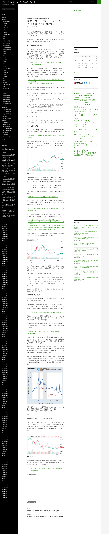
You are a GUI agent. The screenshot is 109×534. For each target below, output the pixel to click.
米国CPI (5, 29)
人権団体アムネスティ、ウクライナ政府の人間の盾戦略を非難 (46, 225)
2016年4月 (4, 453)
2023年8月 (4, 288)
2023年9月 (4, 286)
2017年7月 (4, 424)
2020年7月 (4, 357)
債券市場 (47, 18)
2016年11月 (5, 439)
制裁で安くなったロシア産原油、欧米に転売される (43, 197)
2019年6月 (4, 382)
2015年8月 (4, 468)
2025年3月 (4, 251)
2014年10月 (5, 487)
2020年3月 (4, 365)
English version (77, 10)
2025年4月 (4, 249)
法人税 (89, 155)
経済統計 (4, 19)
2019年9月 (4, 376)
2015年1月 (4, 482)
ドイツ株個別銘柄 (7, 136)
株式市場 (43, 18)
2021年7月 (4, 336)
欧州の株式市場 (6, 43)
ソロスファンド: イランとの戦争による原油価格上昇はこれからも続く (8, 193)
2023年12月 (5, 280)
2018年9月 (4, 399)
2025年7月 (4, 244)
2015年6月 (4, 472)
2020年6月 (4, 359)
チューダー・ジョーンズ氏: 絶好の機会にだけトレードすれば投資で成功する (86, 238)
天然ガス (6, 72)
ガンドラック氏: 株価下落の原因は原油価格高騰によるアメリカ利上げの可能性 (86, 266)
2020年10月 (5, 351)
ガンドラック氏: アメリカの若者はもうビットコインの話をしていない (8, 175)
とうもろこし (6, 88)
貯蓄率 (5, 25)
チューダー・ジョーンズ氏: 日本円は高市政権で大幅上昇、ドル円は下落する (86, 232)
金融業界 (4, 17)
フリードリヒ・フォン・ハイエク (84, 141)
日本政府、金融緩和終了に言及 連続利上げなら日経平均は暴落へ (43, 510)
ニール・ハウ (77, 138)
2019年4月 (4, 386)
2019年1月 (4, 391)
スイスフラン (6, 65)
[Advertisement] (44, 14)
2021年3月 (4, 343)
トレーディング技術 (6, 118)
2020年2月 (4, 366)
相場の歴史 (4, 120)
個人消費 (6, 27)
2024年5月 (4, 270)
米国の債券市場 (37, 18)
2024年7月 (4, 267)
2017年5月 (4, 428)
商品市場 (4, 67)
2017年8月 (4, 422)
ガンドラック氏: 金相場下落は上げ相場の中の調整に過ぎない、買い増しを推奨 (86, 261)
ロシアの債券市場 (7, 103)
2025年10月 (5, 238)
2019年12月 (5, 370)
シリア (75, 113)
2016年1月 (4, 459)
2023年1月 (4, 301)
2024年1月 (4, 278)
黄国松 (93, 155)
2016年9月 (4, 443)
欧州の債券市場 (6, 99)
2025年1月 (4, 255)
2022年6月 (4, 315)
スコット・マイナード (83, 127)
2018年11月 (5, 395)
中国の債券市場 (6, 97)
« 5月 (75, 72)
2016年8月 (4, 445)
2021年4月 (4, 342)
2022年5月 (4, 317)
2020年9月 (4, 353)
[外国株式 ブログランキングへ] (78, 83)
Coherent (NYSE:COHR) (80, 97)
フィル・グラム (77, 140)
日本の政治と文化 (7, 111)
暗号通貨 (5, 82)
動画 (3, 138)
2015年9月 (4, 466)
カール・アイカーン (79, 111)
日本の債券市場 (6, 101)
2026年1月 (4, 232)
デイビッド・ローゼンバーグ (83, 134)
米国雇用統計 (7, 34)
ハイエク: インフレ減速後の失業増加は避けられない (43, 83)
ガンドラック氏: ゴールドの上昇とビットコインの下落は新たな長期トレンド (8, 215)
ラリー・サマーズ (31, 502)
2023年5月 (4, 294)
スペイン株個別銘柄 (7, 130)
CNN (91, 95)
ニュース (4, 105)
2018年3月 (4, 409)
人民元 (4, 53)
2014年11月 (5, 485)
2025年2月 (4, 253)
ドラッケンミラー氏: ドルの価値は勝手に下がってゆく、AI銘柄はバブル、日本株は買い (8, 210)
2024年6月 (4, 269)
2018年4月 (4, 407)
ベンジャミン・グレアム (79, 143)
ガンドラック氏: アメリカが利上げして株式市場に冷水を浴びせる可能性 (86, 249)
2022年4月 (4, 318)
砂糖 (4, 80)
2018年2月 (4, 411)
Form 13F (90, 97)
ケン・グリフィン (90, 111)
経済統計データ (71, 1)
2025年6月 (4, 246)
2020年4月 (4, 363)
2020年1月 (4, 368)
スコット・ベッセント (81, 125)
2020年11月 (5, 349)
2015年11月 (5, 462)
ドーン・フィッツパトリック (84, 136)
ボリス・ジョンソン (90, 143)
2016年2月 (4, 457)
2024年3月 (4, 274)
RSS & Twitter (79, 1)
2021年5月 (4, 340)
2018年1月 (4, 413)
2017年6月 (4, 426)
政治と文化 (4, 107)
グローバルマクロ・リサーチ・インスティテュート (18, 2)
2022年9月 (4, 309)
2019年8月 (4, 378)
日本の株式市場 (6, 45)
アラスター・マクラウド (79, 102)
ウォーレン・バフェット (80, 106)
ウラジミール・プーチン (79, 107)
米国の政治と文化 (7, 115)
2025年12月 (5, 234)
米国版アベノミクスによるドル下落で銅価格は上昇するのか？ (8, 201)
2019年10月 (5, 374)
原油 (5, 74)
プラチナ (5, 76)
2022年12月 (5, 303)
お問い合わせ (93, 1)
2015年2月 (4, 480)
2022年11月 (5, 305)
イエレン (86, 102)
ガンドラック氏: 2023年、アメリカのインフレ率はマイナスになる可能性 (45, 515)
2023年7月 (4, 290)
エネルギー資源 (6, 68)
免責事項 (86, 1)
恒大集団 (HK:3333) (80, 155)
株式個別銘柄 (5, 122)
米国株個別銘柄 (6, 134)
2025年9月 (4, 240)
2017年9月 (4, 420)
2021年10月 (5, 330)
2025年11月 (5, 236)
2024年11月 (5, 259)
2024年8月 (4, 265)
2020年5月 (4, 361)
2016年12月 (5, 437)
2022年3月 (4, 320)
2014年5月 (4, 497)
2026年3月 (4, 228)
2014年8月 (4, 491)
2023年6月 (4, 292)
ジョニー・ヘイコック (91, 123)
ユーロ (4, 57)
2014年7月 (4, 493)
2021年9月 (4, 332)
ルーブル (5, 59)
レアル (4, 63)
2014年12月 (5, 484)
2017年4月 (4, 430)
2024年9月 (4, 263)
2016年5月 (4, 451)
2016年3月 (4, 455)
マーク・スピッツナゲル (79, 149)
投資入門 (4, 36)
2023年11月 (5, 282)
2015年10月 (5, 464)
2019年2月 (4, 390)
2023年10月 (5, 284)
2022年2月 (4, 322)
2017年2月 (4, 434)
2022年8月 (4, 311)
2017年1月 (4, 436)
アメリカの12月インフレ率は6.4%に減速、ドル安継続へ (44, 312)
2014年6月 (4, 495)
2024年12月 (5, 257)
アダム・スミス (91, 100)
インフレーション (82, 104)
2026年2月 (4, 230)
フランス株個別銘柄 (7, 128)
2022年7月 (4, 313)
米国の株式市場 (30, 18)
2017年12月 (5, 414)
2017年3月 (4, 432)
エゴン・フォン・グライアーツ (86, 109)
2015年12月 (5, 461)
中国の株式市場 (6, 42)
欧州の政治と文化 (7, 113)
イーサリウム (7, 84)
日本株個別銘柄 (6, 124)
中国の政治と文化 (7, 109)
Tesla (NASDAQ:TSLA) (79, 100)
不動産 (94, 153)
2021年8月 (4, 334)
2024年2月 (4, 276)
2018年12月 (5, 393)
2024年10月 (5, 261)
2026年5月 (4, 224)
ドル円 (4, 55)
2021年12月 (5, 326)
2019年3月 (4, 388)
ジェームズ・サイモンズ (79, 123)
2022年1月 (4, 324)
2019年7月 (4, 380)
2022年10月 (5, 307)
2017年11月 (5, 416)
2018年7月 (4, 403)
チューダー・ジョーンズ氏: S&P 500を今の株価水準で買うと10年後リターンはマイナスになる (86, 226)
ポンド (4, 61)
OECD (90, 99)
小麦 (4, 86)
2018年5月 (4, 405)
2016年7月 (4, 447)
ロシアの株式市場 (7, 49)
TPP (86, 100)
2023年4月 (4, 295)
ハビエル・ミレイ (86, 138)
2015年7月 (4, 470)
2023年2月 (4, 299)
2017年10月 (5, 418)
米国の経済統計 (6, 21)
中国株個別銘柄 (6, 126)
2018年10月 (5, 397)
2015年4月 (4, 476)
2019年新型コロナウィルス (85, 93)
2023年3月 (4, 297)
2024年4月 (4, 272)
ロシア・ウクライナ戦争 (82, 153)
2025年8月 (4, 242)
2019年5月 (4, 384)
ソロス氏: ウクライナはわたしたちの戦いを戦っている (44, 220)
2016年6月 (4, 449)
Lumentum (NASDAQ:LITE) (81, 99)
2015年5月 (4, 474)
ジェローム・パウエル (82, 121)
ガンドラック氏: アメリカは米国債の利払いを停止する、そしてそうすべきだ (86, 243)
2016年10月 (5, 441)
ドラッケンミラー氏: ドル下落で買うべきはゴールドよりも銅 (8, 206)
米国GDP (6, 23)
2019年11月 (5, 372)
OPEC (93, 99)
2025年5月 (4, 247)
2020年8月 (4, 355)
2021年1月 (4, 347)
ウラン (86, 107)
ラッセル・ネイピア (81, 151)
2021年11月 (5, 328)
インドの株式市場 (7, 47)
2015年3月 (4, 478)
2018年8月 (4, 401)
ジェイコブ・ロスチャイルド (83, 113)
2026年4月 (4, 226)
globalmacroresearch (43, 27)
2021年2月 (4, 345)
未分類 (3, 139)
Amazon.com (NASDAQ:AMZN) (82, 95)
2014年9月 (4, 489)
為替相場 (4, 51)
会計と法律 (4, 116)
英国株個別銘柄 (6, 132)
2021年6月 (4, 338)
